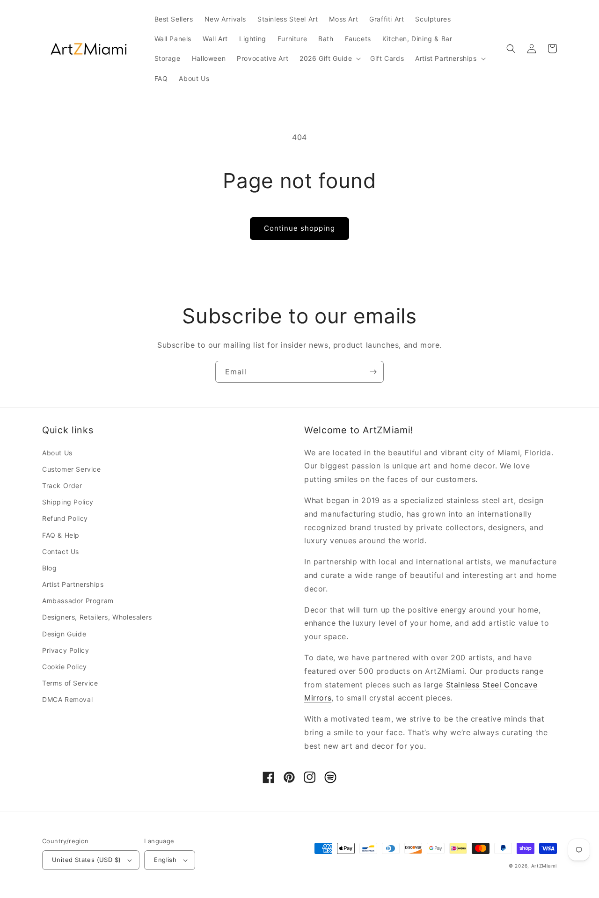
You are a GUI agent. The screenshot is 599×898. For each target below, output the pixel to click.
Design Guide (64, 634)
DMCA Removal (67, 699)
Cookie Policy (64, 667)
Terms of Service (70, 683)
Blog (49, 568)
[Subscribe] (373, 372)
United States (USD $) (86, 859)
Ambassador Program (78, 601)
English (165, 859)
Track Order (62, 485)
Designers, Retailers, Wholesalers (97, 617)
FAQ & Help (61, 535)
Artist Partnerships (72, 584)
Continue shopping (299, 228)
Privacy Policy (65, 650)
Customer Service (71, 469)
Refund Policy (65, 518)
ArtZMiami (544, 866)
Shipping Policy (68, 502)
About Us (57, 453)
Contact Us (60, 551)
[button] (329, 58)
